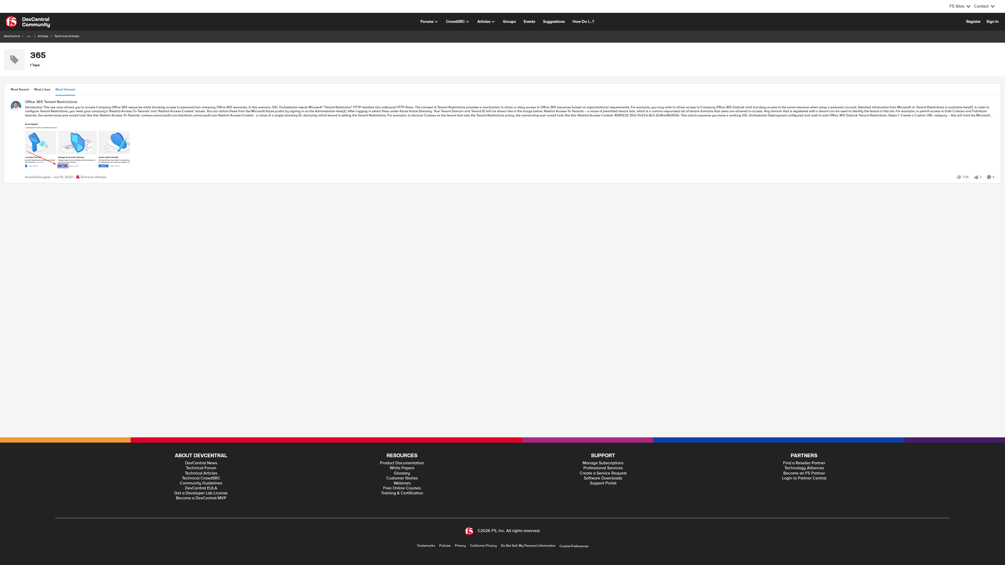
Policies (445, 546)
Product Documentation (402, 463)
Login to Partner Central (804, 478)
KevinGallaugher (38, 177)
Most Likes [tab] (42, 89)
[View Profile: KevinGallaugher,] (16, 106)
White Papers (402, 468)
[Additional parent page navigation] (29, 36)
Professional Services (603, 468)
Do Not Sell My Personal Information (528, 546)
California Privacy (483, 546)
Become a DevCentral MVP (201, 498)
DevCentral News (201, 463)
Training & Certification (402, 493)
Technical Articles (201, 473)
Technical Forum (201, 468)
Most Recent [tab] (20, 89)
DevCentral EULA (201, 488)
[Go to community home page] (28, 21)
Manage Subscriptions (603, 463)
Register (973, 21)
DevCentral (12, 36)
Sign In (992, 21)
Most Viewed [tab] (65, 89)
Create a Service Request (603, 473)
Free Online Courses (402, 488)
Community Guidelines (201, 483)
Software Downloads (603, 478)
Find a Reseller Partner (804, 463)
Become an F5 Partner (804, 473)
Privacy (460, 546)
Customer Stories (402, 478)
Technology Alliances (804, 468)
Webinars (402, 483)
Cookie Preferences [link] (574, 546)
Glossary (402, 473)
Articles (43, 36)
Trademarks (426, 546)
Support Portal (603, 483)
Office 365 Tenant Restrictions (51, 102)
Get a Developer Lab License (201, 493)
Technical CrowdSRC (201, 478)
